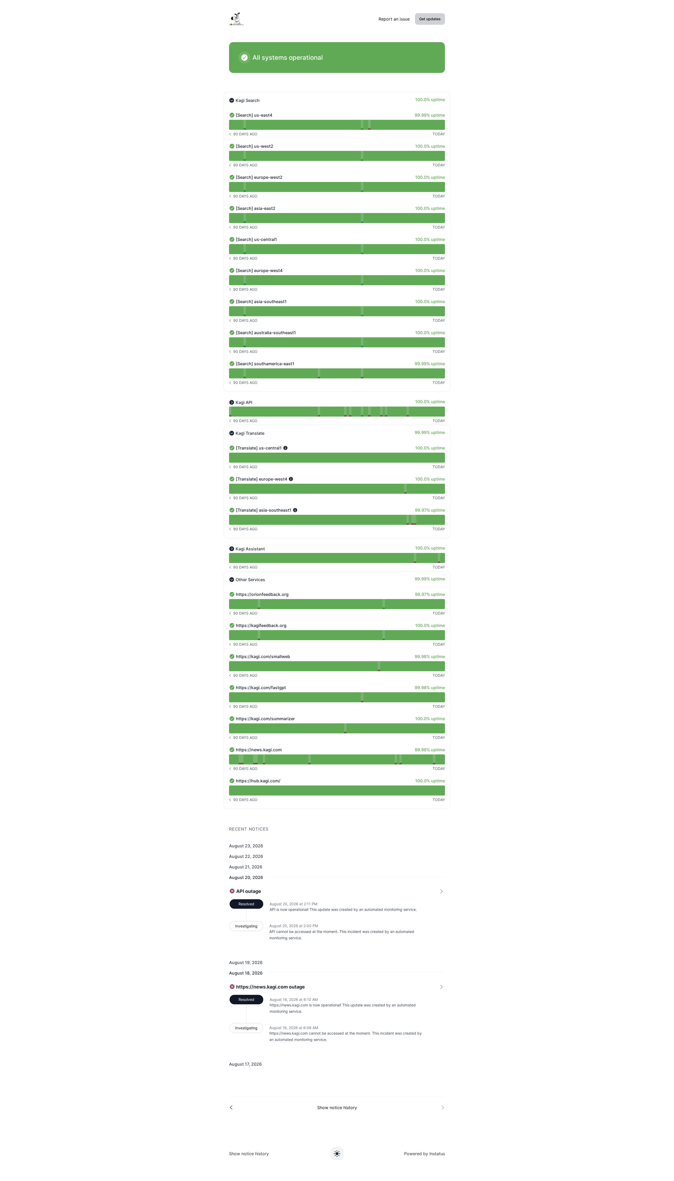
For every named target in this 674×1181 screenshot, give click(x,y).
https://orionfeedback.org (262, 594)
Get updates (430, 19)
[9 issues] (345, 412)
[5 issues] (362, 373)
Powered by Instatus (424, 1153)
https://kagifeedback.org (261, 625)
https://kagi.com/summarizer (265, 718)
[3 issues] (369, 125)
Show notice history (249, 1153)
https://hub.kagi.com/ (258, 780)
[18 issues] (362, 412)
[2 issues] (245, 125)
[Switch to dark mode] (337, 1153)
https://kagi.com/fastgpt (261, 687)
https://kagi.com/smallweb (263, 656)
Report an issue (394, 19)
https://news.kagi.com (259, 749)
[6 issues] (369, 412)
